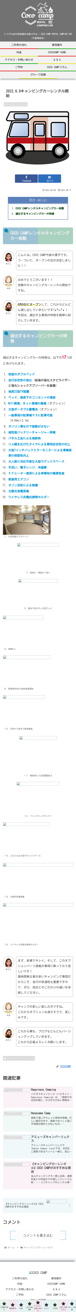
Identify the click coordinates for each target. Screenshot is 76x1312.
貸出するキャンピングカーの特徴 (34, 213)
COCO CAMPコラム (56, 1294)
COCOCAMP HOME (56, 1283)
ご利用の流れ (19, 1278)
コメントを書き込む (38, 1235)
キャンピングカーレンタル (20, 1058)
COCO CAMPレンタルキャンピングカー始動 (39, 208)
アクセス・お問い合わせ (20, 1289)
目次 (32, 200)
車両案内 (56, 1278)
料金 (19, 1283)
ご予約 (20, 1294)
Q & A (56, 1289)
